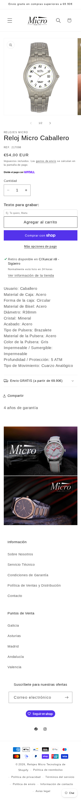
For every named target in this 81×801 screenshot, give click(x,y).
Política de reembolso (48, 769)
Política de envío (24, 784)
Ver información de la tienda (31, 275)
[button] (9, 20)
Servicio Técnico (21, 564)
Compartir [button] (16, 396)
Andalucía (16, 657)
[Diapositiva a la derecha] (50, 123)
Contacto (15, 596)
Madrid (13, 646)
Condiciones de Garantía (28, 575)
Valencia (14, 667)
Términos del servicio (59, 776)
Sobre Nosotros (20, 554)
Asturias (14, 636)
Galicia (13, 625)
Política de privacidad (25, 776)
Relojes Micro (36, 764)
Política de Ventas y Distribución (34, 585)
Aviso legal (43, 791)
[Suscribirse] (66, 697)
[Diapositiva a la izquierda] (31, 123)
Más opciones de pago (40, 246)
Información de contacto (56, 784)
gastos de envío (46, 161)
